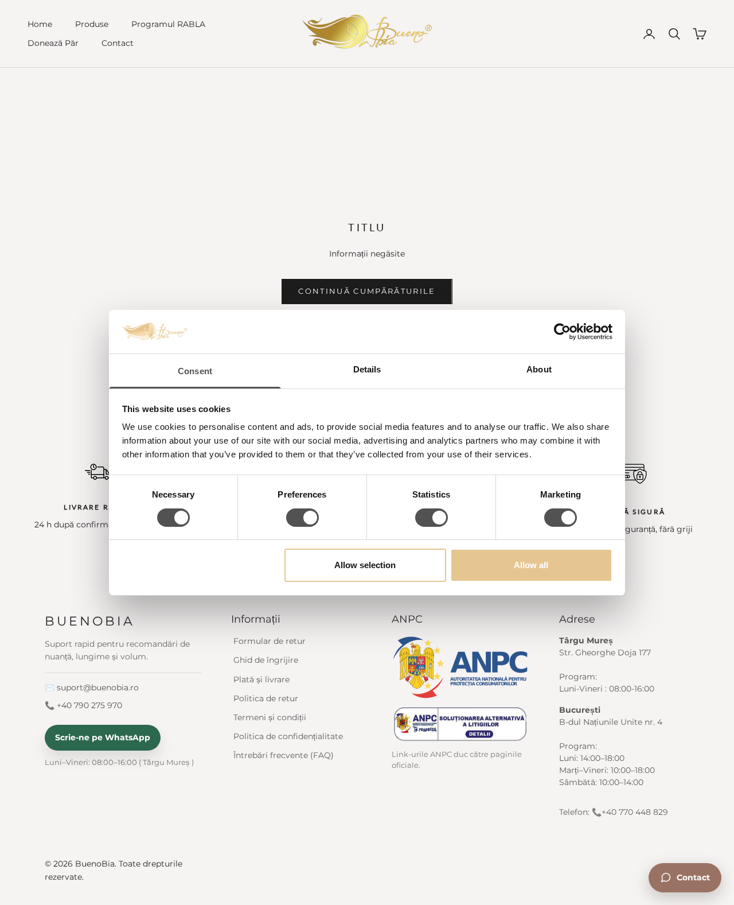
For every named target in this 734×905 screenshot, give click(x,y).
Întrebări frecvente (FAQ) (283, 755)
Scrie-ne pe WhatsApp (102, 737)
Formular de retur (269, 641)
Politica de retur (265, 698)
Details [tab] (367, 369)
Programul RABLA (168, 24)
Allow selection (365, 565)
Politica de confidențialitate (288, 736)
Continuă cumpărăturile (366, 291)
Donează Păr (53, 43)
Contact (117, 43)
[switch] (302, 517)
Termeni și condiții (269, 717)
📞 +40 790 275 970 (83, 705)
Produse (91, 24)
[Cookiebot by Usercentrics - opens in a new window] (562, 331)
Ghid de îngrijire (265, 660)
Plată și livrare (261, 679)
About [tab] (539, 369)
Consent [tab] (195, 371)
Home (40, 24)
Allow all (531, 565)
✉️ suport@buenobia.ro (92, 687)
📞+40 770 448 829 (630, 812)
